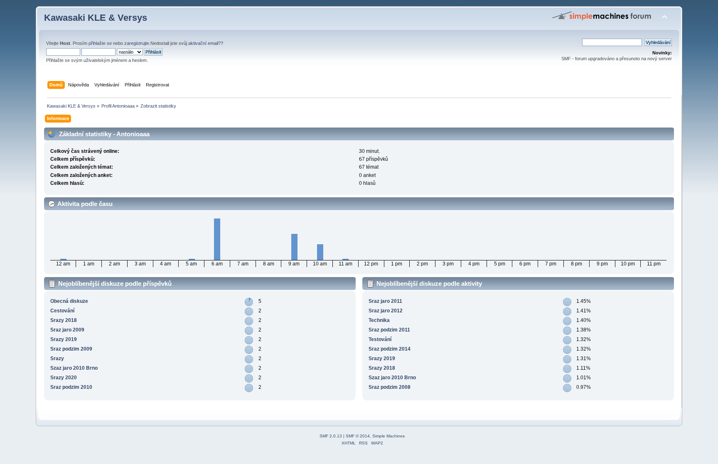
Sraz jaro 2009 (67, 330)
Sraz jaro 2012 (386, 311)
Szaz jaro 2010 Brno (74, 368)
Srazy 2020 (63, 378)
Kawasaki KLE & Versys (95, 17)
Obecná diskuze (69, 301)
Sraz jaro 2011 (385, 301)
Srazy (57, 358)
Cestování (62, 311)
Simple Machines (388, 436)
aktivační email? (204, 43)
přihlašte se (100, 43)
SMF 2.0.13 (331, 436)
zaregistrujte (136, 43)
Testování (380, 339)
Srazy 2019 (63, 339)
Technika (379, 320)
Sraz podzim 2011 (389, 330)
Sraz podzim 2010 (71, 387)
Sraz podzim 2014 (390, 349)
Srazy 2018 (63, 320)
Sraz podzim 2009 (71, 349)
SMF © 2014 (358, 436)
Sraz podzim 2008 (390, 387)
